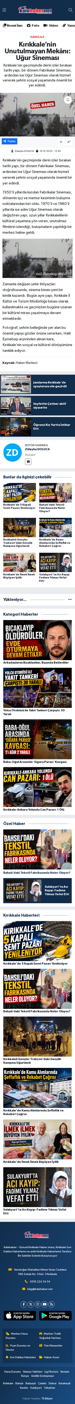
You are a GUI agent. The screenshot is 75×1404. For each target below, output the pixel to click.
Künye (25, 1375)
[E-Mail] (28, 462)
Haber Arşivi (51, 1357)
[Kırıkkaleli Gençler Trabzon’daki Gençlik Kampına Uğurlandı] (19, 527)
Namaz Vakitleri (32, 1371)
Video (53, 25)
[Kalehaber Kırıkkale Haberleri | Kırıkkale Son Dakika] (36, 10)
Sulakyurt (36, 1387)
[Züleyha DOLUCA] (12, 452)
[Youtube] (44, 1304)
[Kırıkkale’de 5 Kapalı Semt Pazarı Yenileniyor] (19, 492)
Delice (53, 1383)
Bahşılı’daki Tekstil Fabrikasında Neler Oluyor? (52, 508)
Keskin (24, 1387)
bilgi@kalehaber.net (40, 1289)
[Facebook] (24, 1304)
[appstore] (20, 1316)
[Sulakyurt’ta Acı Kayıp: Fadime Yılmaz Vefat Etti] (55, 562)
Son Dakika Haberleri (23, 1357)
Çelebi (42, 1383)
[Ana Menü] (4, 10)
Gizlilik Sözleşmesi (42, 1375)
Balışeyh (31, 1383)
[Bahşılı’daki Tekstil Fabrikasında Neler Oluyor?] (55, 492)
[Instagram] (37, 1304)
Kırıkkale (37, 37)
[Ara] (70, 10)
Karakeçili (64, 1383)
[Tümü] (70, 599)
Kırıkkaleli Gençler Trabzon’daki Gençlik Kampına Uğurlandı (17, 543)
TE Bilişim (46, 1398)
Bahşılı (19, 1383)
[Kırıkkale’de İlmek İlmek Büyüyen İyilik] (19, 562)
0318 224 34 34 (40, 1281)
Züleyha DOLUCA (24, 151)
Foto (35, 25)
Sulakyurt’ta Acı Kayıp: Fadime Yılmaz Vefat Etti (54, 577)
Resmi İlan (14, 25)
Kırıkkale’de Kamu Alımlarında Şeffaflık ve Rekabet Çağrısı (54, 543)
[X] (31, 1304)
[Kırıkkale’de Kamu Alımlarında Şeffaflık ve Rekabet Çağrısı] (55, 527)
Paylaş (12, 141)
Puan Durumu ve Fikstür (18, 1347)
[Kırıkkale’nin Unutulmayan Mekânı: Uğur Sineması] (37, 115)
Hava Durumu (12, 1371)
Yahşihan (49, 1387)
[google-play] (55, 1316)
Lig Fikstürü (51, 1371)
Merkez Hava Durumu (17, 1335)
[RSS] (51, 1304)
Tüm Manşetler (53, 1345)
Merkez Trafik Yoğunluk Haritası (50, 1335)
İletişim (65, 1371)
